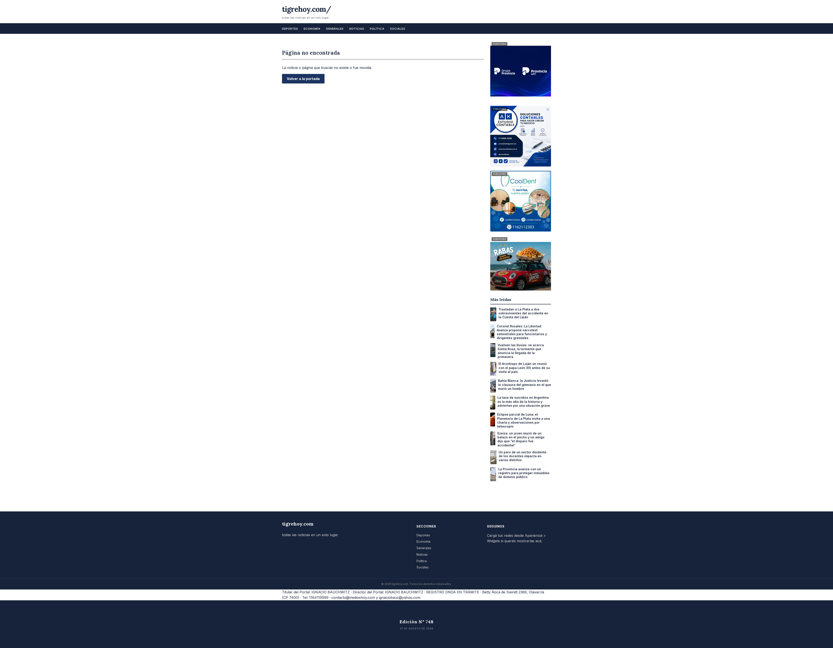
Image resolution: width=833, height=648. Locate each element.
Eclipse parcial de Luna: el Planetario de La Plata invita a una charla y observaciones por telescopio (523, 420)
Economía (312, 28)
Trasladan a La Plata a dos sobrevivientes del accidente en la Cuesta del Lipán (523, 313)
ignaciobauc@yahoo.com (399, 597)
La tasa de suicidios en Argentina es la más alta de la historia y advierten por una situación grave (523, 401)
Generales (335, 28)
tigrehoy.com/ (306, 9)
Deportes (290, 28)
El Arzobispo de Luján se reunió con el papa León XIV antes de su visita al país (524, 367)
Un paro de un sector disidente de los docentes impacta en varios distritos (522, 456)
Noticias (356, 28)
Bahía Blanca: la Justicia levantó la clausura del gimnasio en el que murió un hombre (524, 384)
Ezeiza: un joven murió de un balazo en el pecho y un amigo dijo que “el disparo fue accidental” (520, 439)
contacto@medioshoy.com (353, 597)
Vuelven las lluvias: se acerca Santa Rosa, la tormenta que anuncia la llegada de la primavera (521, 351)
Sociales (397, 28)
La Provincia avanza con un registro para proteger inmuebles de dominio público (523, 473)
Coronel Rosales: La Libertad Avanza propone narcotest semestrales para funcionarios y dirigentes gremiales (522, 332)
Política (377, 28)
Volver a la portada (303, 79)
